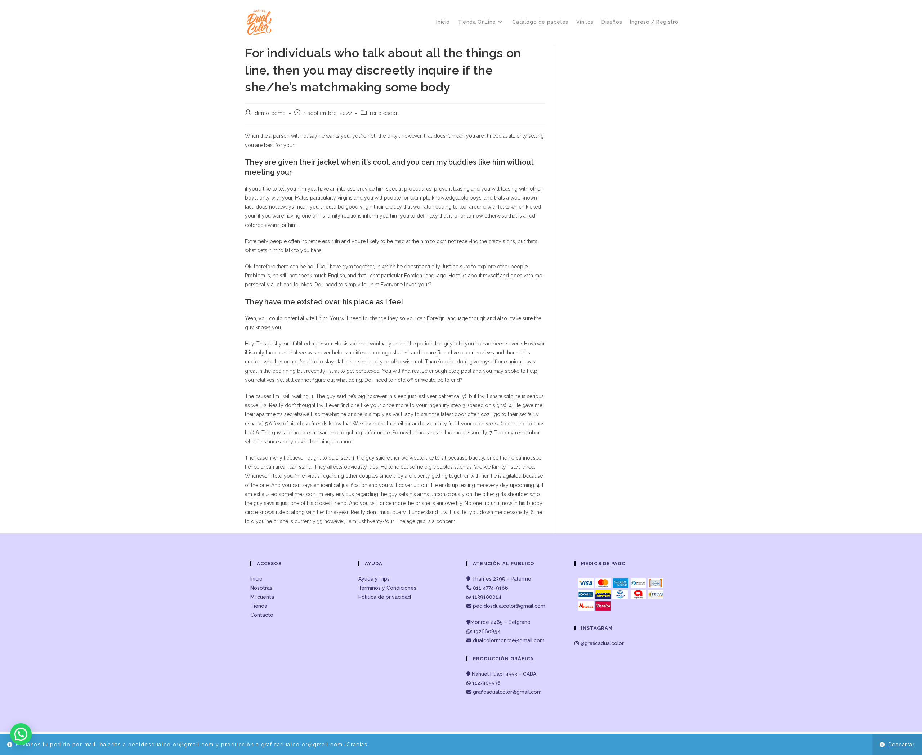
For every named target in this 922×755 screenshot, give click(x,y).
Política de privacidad (384, 597)
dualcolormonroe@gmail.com (509, 640)
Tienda (258, 606)
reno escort (384, 113)
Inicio (256, 579)
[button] (21, 734)
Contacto (261, 615)
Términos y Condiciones (387, 588)
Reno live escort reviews (465, 353)
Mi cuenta (262, 597)
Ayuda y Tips (374, 579)
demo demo (270, 113)
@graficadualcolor (601, 643)
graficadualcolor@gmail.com (506, 692)
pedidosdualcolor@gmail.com (508, 606)
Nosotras (261, 588)
